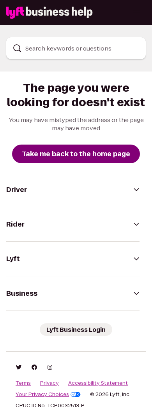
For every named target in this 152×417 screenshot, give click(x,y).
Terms (23, 383)
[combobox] (76, 48)
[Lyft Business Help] (49, 13)
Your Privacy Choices (42, 394)
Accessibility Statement (98, 383)
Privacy (49, 383)
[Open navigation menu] (136, 12)
